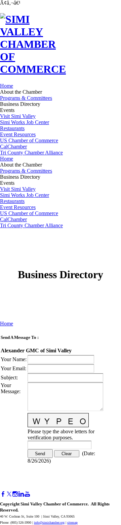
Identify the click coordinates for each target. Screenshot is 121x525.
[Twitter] (9, 494)
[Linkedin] (21, 494)
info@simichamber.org (49, 522)
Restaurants (12, 128)
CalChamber (13, 146)
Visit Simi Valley (18, 116)
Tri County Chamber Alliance (31, 152)
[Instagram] (15, 494)
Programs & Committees (26, 98)
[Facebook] (3, 494)
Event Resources (18, 134)
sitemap (72, 522)
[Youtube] (27, 494)
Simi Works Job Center (24, 122)
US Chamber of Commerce (29, 140)
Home (6, 86)
